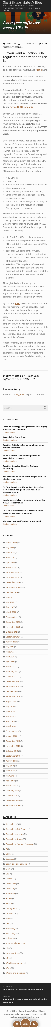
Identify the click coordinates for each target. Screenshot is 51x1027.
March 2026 (11, 567)
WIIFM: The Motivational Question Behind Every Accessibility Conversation (23, 512)
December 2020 (13, 681)
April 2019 (10, 780)
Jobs (8, 918)
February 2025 (12, 577)
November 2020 (13, 686)
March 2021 (11, 666)
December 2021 (13, 622)
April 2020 (10, 721)
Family (9, 898)
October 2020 (12, 691)
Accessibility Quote (14, 839)
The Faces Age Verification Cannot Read (22, 521)
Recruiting (10, 933)
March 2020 (11, 726)
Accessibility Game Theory (15, 437)
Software (19, 47)
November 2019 (13, 746)
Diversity (10, 888)
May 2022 (10, 602)
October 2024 (12, 592)
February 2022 (12, 617)
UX (7, 958)
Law (7, 923)
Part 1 (39, 69)
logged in (20, 394)
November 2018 (13, 805)
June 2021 (10, 652)
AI (7, 849)
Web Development (14, 963)
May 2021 (10, 656)
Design (9, 878)
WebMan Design (18, 1017)
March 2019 (11, 785)
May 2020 (10, 716)
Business (10, 859)
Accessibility (8, 47)
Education (10, 893)
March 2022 (11, 612)
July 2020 (10, 706)
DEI (7, 874)
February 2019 (12, 790)
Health (9, 903)
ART (17, 303)
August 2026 (11, 542)
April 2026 (10, 562)
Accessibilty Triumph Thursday (19, 844)
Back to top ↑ (34, 1017)
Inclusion (10, 913)
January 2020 (11, 736)
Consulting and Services (16, 864)
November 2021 (13, 627)
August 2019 (11, 761)
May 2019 (10, 776)
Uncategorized (12, 953)
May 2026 (10, 557)
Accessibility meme (14, 834)
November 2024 (13, 587)
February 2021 (12, 671)
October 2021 (12, 632)
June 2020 (10, 711)
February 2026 (12, 572)
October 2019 (12, 751)
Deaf (8, 869)
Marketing (10, 928)
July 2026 (10, 547)
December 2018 (13, 800)
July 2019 (10, 766)
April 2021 (10, 661)
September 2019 (13, 756)
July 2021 (10, 646)
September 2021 (13, 637)
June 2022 (10, 597)
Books (8, 854)
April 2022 (10, 607)
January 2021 (11, 676)
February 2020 (12, 731)
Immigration (11, 908)
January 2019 (11, 795)
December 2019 (13, 741)
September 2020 (13, 696)
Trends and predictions (16, 943)
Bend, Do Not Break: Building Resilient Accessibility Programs (21, 456)
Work (8, 968)
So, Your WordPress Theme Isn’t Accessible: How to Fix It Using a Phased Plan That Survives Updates (23, 490)
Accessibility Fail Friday (16, 829)
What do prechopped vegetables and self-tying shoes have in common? (25, 428)
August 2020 (11, 701)
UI (7, 948)
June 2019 (10, 770)
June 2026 (10, 552)
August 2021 (11, 642)
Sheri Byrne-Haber (29, 43)
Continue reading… (10, 432)
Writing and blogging (15, 973)
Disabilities (11, 883)
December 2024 (13, 582)
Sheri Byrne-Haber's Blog (22, 2)
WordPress (26, 1014)
